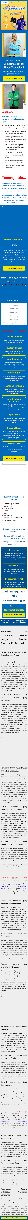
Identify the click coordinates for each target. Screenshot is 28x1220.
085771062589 (5, 887)
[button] (3, 285)
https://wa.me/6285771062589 (18, 887)
